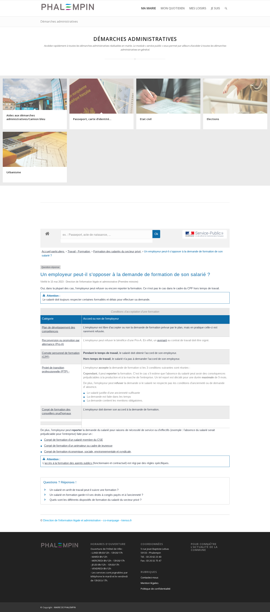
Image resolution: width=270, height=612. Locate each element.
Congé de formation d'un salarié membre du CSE (73, 439)
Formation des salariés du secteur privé (117, 251)
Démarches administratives (59, 21)
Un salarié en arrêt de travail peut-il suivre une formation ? (84, 489)
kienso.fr (126, 520)
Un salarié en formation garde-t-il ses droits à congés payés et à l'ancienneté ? (96, 494)
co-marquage (111, 520)
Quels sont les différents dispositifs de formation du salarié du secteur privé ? (95, 499)
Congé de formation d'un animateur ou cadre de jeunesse (78, 445)
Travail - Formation (79, 251)
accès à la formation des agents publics (69, 463)
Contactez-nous (149, 577)
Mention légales (150, 583)
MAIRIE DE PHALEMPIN (65, 607)
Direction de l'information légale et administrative (72, 520)
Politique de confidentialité (155, 588)
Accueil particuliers (53, 251)
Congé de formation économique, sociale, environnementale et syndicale (87, 451)
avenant (162, 340)
